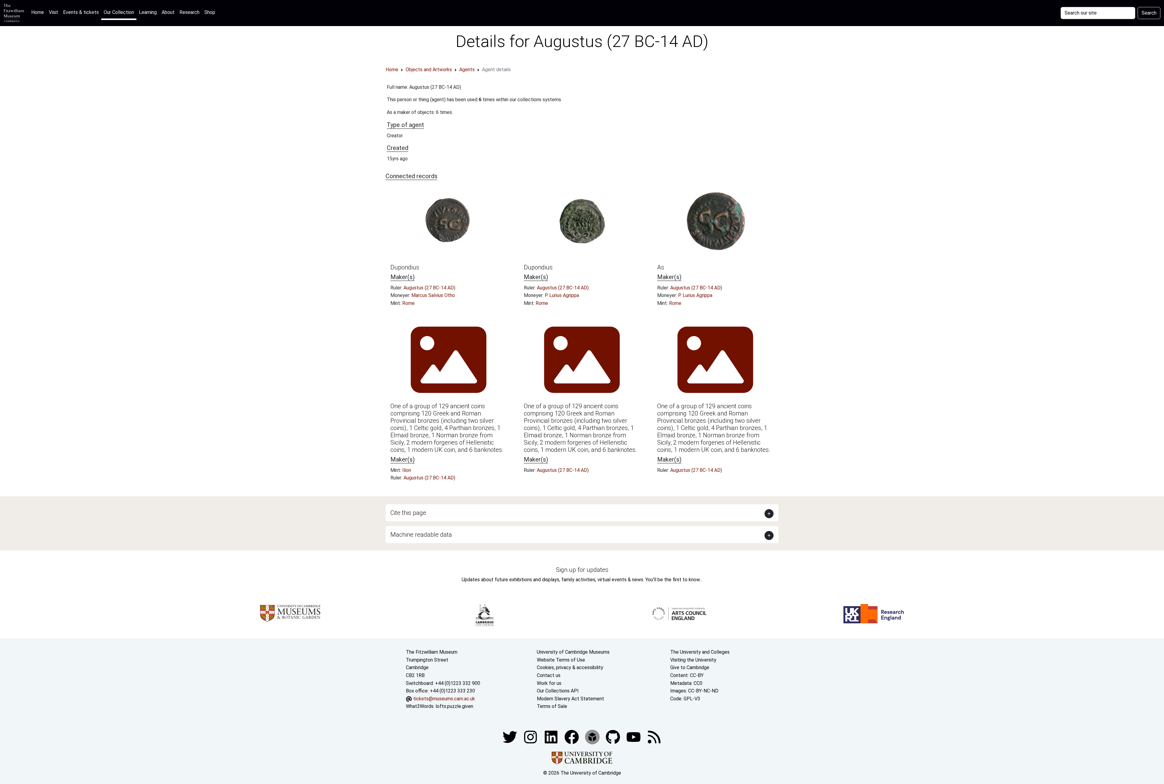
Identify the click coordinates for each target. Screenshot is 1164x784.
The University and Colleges (700, 652)
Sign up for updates (582, 569)
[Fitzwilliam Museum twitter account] (510, 736)
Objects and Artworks (429, 69)
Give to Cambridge (689, 667)
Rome (408, 303)
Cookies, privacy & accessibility (570, 667)
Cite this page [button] (408, 512)
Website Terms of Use (561, 660)
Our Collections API (558, 691)
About (168, 12)
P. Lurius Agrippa (562, 295)
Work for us (549, 683)
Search (1149, 13)
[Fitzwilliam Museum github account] (613, 736)
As (660, 267)
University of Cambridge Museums (573, 652)
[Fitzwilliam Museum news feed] (654, 736)
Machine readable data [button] (421, 534)
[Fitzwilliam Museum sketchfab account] (593, 736)
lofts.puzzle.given (454, 706)
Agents (467, 69)
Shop (209, 12)
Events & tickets (81, 12)
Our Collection (119, 12)
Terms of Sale (552, 706)
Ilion (406, 470)
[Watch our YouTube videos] (634, 736)
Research (189, 12)
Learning (148, 12)
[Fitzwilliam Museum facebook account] (551, 736)
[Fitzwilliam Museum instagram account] (531, 736)
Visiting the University (693, 660)
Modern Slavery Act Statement (570, 699)
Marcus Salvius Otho (433, 295)
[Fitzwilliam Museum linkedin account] (572, 736)
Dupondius (404, 267)
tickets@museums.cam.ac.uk (444, 699)
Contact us (548, 675)
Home (38, 12)
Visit (53, 12)
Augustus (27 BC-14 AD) (429, 288)
